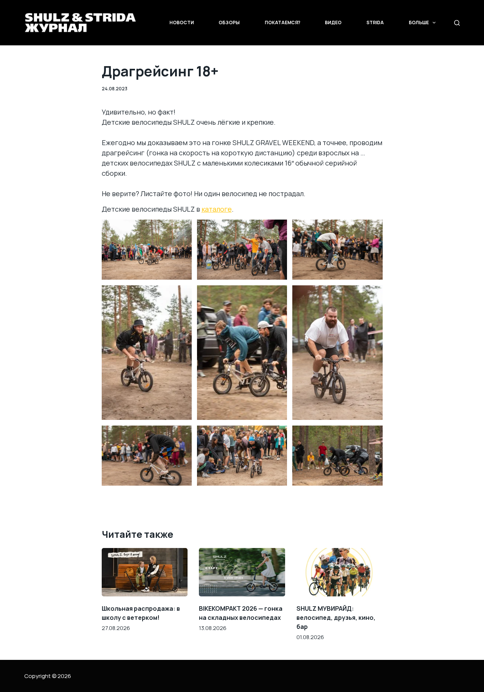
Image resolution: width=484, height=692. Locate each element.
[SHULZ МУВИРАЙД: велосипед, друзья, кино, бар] (339, 572)
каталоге (217, 209)
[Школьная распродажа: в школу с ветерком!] (145, 572)
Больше (419, 22)
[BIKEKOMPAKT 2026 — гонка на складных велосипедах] (242, 572)
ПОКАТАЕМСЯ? (282, 22)
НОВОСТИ (181, 22)
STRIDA (375, 22)
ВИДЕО (333, 22)
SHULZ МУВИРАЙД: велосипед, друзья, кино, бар (335, 617)
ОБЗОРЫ (229, 22)
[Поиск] (457, 23)
